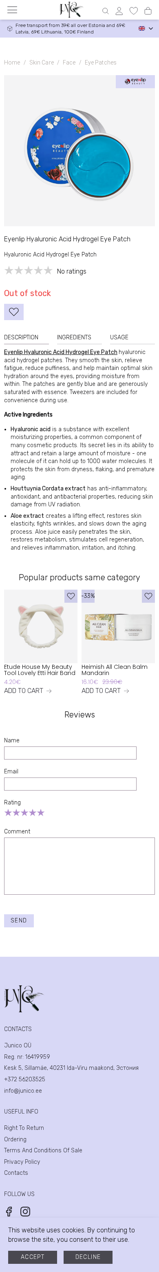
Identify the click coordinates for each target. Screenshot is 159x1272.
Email (11, 771)
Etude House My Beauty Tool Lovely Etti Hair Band (39, 670)
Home (12, 62)
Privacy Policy (22, 1161)
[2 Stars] (16, 813)
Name (12, 740)
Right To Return (24, 1128)
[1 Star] (8, 813)
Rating (12, 802)
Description (21, 337)
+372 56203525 (24, 1079)
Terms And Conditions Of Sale (43, 1150)
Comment (17, 831)
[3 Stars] (24, 813)
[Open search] (105, 11)
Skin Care (41, 62)
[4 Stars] (33, 813)
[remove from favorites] (14, 312)
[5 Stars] (41, 813)
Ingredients (74, 337)
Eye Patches (101, 62)
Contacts (16, 1173)
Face (69, 62)
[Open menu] (12, 10)
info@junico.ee (23, 1090)
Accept (32, 1257)
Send (19, 920)
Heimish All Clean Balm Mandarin (115, 670)
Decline (88, 1257)
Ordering (15, 1139)
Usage (119, 337)
